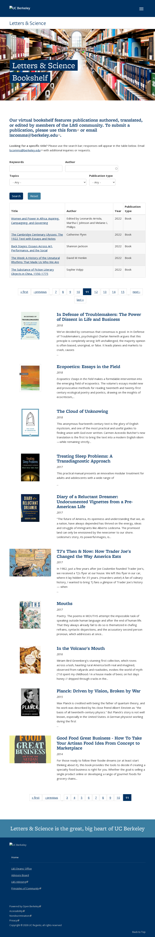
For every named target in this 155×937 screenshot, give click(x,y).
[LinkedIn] (20, 851)
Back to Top (139, 932)
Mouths (64, 603)
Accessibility (17, 911)
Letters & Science (27, 23)
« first (25, 292)
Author (70, 162)
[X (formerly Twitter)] (12, 851)
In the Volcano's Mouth (81, 648)
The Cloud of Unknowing (82, 411)
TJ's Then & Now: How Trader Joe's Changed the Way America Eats (94, 553)
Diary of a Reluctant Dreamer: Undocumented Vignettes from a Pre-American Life (95, 501)
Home (15, 857)
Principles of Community (26, 888)
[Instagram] (27, 851)
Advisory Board (20, 875)
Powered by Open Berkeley (25, 906)
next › (138, 292)
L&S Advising (19, 881)
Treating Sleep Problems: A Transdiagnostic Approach (84, 458)
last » (81, 300)
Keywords (16, 162)
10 (79, 292)
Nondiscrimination (20, 915)
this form (68, 130)
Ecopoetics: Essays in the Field (88, 366)
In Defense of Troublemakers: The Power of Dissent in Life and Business (99, 316)
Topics (14, 176)
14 (115, 292)
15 (124, 292)
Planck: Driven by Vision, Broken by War (98, 691)
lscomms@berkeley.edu (34, 135)
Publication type (101, 176)
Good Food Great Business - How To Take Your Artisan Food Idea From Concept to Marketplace (99, 743)
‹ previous (41, 292)
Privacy (14, 920)
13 (106, 292)
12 (97, 292)
